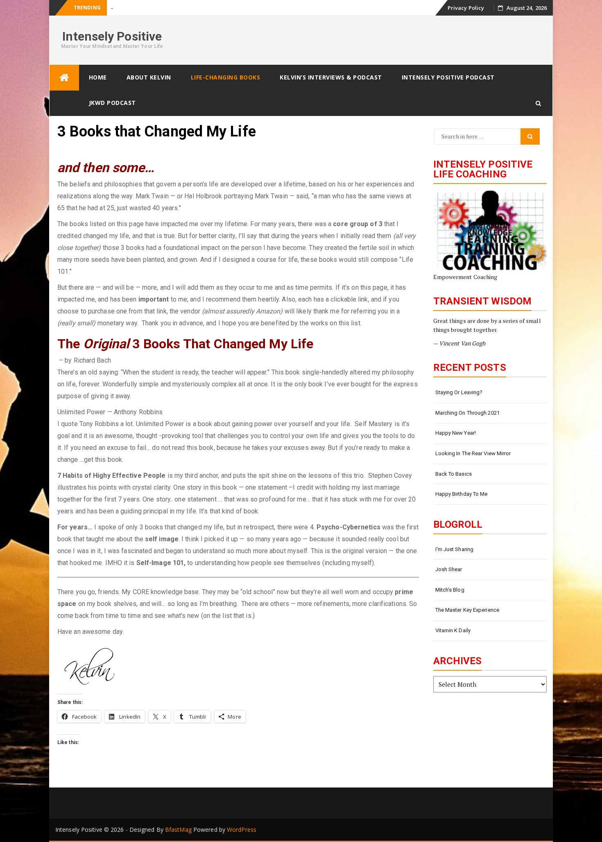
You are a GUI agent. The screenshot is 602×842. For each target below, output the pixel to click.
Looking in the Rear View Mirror (473, 453)
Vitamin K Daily (453, 630)
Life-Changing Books (225, 77)
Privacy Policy (466, 7)
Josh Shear (448, 569)
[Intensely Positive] (64, 78)
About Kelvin (149, 77)
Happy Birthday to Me (461, 494)
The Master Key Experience (467, 610)
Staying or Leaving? (459, 392)
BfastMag (178, 829)
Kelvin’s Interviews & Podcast (331, 77)
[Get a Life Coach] (490, 230)
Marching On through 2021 (467, 413)
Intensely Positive (112, 36)
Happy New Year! (455, 433)
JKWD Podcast (112, 103)
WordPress (241, 829)
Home (98, 77)
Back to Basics (453, 474)
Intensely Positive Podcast (448, 77)
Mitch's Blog (449, 590)
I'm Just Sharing (454, 549)
